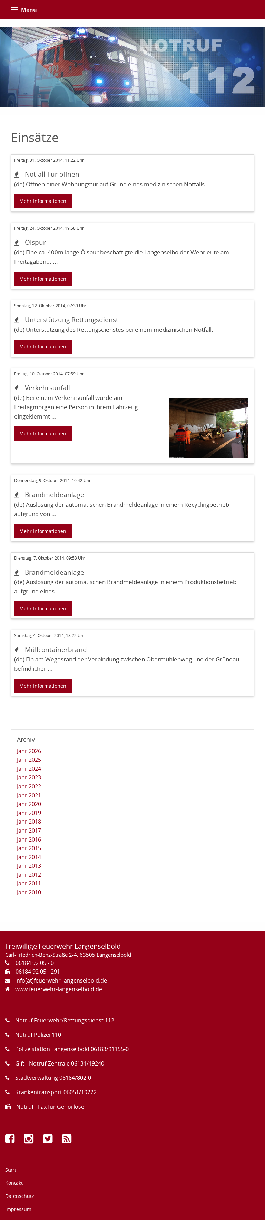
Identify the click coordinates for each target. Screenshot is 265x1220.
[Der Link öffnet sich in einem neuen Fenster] (11, 1140)
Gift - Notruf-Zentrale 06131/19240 (59, 1063)
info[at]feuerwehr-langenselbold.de (61, 980)
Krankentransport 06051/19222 (56, 1092)
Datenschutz (19, 1196)
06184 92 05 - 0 (35, 963)
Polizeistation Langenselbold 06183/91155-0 (72, 1049)
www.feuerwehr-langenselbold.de (58, 989)
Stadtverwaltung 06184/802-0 (53, 1077)
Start (10, 1169)
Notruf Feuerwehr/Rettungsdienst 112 (64, 1020)
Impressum (18, 1209)
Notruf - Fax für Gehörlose (50, 1106)
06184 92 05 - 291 (38, 971)
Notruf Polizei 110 (38, 1035)
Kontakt (14, 1183)
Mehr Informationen (42, 201)
